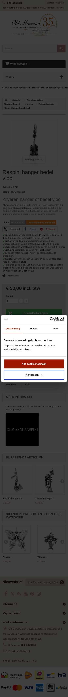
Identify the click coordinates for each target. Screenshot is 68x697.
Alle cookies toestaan (34, 363)
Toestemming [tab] (12, 328)
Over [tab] (56, 328)
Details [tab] (34, 328)
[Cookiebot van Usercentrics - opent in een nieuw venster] (49, 319)
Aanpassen (32, 374)
